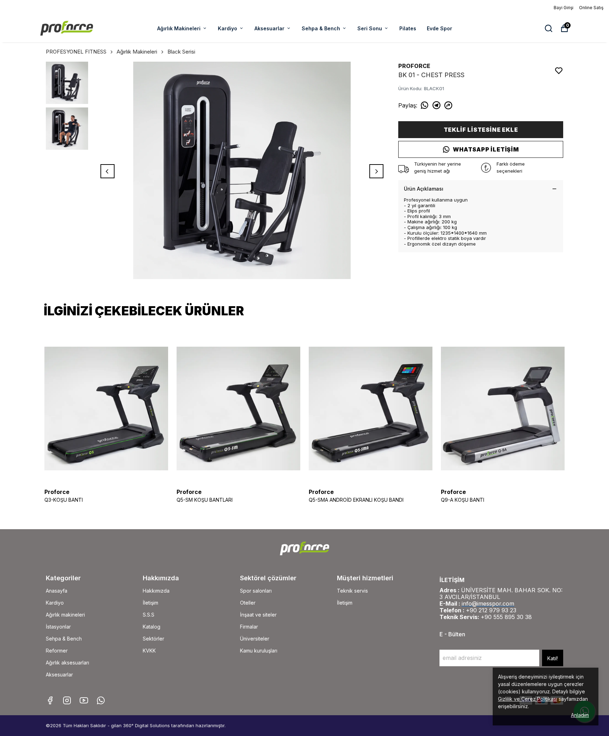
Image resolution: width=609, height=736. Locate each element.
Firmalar (249, 627)
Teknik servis (352, 591)
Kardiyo (227, 28)
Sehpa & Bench (321, 28)
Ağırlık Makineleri (179, 28)
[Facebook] (50, 700)
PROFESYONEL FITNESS (76, 51)
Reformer (57, 651)
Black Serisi (181, 51)
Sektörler (153, 639)
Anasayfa (56, 591)
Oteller (248, 603)
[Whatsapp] (101, 700)
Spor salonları (256, 591)
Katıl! (552, 658)
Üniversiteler (254, 639)
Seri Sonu (369, 28)
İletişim (150, 603)
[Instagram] (67, 700)
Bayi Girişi (563, 7)
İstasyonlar (58, 627)
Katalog (151, 627)
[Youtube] (84, 700)
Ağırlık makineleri (65, 615)
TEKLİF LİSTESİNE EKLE (481, 129)
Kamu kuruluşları (258, 651)
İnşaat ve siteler (258, 615)
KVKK (149, 651)
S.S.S (148, 615)
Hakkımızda (156, 591)
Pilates (407, 28)
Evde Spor (439, 28)
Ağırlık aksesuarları (67, 663)
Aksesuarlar (269, 28)
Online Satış (591, 7)
